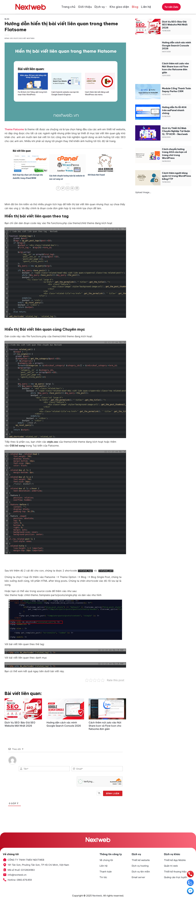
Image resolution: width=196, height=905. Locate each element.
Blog (135, 7)
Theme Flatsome (14, 129)
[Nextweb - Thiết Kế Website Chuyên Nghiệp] (30, 7)
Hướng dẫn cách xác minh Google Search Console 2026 (64, 724)
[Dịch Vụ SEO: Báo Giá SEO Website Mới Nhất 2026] (23, 708)
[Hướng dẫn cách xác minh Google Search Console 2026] (65, 708)
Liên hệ (146, 7)
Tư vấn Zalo (171, 6)
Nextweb (97, 895)
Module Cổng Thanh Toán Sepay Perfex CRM (176, 90)
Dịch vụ (99, 7)
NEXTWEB (30, 38)
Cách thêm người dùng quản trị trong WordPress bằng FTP (176, 176)
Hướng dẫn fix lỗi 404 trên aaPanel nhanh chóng (174, 110)
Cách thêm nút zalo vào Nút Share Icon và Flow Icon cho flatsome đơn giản (105, 725)
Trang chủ (68, 7)
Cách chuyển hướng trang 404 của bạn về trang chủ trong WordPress (174, 154)
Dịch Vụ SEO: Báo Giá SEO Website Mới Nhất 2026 (20, 724)
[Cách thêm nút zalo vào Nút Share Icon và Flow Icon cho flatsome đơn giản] (107, 708)
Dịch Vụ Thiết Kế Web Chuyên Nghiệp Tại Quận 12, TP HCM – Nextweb (176, 131)
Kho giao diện (119, 7)
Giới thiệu (85, 7)
